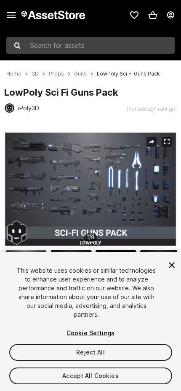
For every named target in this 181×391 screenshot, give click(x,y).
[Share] (151, 142)
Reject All (90, 352)
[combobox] (90, 45)
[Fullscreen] (167, 142)
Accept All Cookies (90, 375)
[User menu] (170, 15)
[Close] (172, 265)
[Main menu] (11, 15)
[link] (134, 15)
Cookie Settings (90, 332)
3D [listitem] (35, 74)
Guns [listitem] (80, 74)
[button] (153, 15)
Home (13, 74)
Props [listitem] (56, 74)
